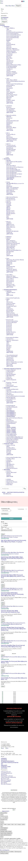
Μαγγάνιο (8, 345)
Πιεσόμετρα (9, 378)
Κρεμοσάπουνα (10, 281)
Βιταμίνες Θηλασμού (11, 322)
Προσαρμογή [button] (18, 851)
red (15, 824)
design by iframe (5, 811)
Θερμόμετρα (9, 122)
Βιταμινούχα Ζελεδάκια (12, 337)
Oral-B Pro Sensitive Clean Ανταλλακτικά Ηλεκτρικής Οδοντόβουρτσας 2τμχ (13, 645)
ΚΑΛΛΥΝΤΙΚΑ (7, 159)
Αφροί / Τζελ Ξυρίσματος (12, 187)
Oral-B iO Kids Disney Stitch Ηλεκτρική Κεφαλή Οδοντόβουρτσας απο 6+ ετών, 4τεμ (13, 576)
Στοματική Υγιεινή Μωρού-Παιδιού (14, 438)
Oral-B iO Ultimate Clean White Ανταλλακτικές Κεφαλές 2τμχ (10, 611)
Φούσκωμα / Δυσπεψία (11, 73)
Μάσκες (8, 124)
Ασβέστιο (8, 341)
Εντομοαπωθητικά (10, 44)
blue (12, 824)
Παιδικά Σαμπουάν (10, 423)
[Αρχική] (7, 5)
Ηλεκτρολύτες (9, 338)
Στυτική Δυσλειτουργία (11, 386)
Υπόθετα (8, 153)
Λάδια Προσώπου (10, 247)
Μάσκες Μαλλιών (10, 227)
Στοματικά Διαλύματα (11, 468)
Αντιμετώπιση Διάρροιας (12, 33)
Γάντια (8, 119)
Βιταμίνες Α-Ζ (9, 319)
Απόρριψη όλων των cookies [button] (7, 851)
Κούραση (8, 473)
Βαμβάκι (8, 40)
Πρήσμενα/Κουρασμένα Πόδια (13, 64)
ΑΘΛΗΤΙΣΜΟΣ (7, 469)
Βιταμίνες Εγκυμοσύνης (12, 321)
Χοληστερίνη (9, 101)
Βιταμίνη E (9, 329)
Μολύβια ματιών (10, 212)
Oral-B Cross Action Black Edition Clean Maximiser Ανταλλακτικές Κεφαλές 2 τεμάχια (12, 558)
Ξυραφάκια (9, 193)
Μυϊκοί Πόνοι (9, 58)
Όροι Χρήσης (4, 782)
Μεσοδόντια (9, 461)
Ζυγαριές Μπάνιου (10, 370)
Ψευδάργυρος (9, 351)
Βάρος (8, 299)
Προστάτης (9, 97)
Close (2, 814)
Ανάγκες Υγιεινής (10, 445)
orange (19, 824)
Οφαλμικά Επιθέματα (11, 138)
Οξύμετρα (8, 377)
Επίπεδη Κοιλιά (10, 304)
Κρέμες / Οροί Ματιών (11, 244)
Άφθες (8, 446)
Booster (8, 239)
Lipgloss (8, 206)
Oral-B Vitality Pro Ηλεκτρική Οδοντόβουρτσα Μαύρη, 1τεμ (14, 662)
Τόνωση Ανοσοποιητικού (12, 355)
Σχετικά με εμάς (5, 778)
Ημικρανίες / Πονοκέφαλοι (12, 49)
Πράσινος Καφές (10, 313)
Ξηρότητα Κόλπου (10, 150)
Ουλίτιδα (8, 452)
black (2, 824)
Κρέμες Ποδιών (10, 278)
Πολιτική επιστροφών (6, 784)
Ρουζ (7, 216)
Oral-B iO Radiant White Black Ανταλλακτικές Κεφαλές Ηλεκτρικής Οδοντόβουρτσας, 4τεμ (12, 594)
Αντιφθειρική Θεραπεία (12, 442)
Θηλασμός (9, 409)
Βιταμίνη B (9, 325)
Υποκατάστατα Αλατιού (12, 314)
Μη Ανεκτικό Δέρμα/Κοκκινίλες (13, 250)
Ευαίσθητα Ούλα (10, 447)
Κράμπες (8, 475)
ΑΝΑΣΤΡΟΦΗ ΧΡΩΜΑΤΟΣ (6, 833)
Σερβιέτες (8, 152)
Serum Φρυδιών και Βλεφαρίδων (14, 161)
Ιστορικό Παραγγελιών (6, 773)
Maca (7, 293)
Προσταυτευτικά (10, 284)
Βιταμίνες (8, 107)
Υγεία (7, 78)
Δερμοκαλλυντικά (10, 199)
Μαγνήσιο (8, 347)
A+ (3, 817)
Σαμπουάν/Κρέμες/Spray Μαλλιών (14, 437)
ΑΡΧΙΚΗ (3, 492)
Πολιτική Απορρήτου (5, 781)
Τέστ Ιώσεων (9, 129)
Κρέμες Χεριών (10, 280)
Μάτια (8, 133)
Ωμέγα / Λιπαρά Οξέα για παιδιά (14, 362)
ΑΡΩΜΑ (8, 265)
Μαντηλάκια (9, 137)
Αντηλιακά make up (11, 165)
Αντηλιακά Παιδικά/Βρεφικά (13, 169)
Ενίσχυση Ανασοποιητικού (12, 120)
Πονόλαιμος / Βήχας (11, 127)
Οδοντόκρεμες (9, 465)
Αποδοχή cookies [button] (4, 853)
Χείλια (8, 254)
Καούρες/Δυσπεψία (11, 51)
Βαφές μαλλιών (10, 225)
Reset (6, 817)
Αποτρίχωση (9, 263)
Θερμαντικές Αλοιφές (11, 482)
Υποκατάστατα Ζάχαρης (12, 315)
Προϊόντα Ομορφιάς (11, 379)
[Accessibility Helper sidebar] (3, 813)
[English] (22, 1)
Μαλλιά (8, 221)
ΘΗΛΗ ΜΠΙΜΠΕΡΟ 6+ (11, 415)
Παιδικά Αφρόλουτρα (11, 422)
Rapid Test (8, 116)
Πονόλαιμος (9, 63)
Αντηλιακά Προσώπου (11, 172)
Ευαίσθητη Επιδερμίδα (11, 407)
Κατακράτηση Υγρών (11, 306)
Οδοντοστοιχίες (10, 467)
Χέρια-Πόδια (9, 274)
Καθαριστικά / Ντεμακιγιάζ (13, 243)
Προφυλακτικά (10, 385)
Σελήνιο (8, 348)
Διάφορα (8, 479)
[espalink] (1, 1)
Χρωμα (2, 822)
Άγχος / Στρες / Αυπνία (11, 79)
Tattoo (7, 29)
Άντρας (8, 182)
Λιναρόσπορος (9, 358)
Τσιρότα (8, 70)
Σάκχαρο (8, 99)
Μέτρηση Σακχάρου (11, 374)
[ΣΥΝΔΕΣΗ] (10, 5)
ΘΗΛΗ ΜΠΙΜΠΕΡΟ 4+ (11, 413)
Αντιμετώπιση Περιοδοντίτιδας (13, 457)
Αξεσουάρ (8, 390)
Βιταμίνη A (9, 323)
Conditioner (8, 223)
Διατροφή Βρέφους (11, 398)
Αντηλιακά (9, 163)
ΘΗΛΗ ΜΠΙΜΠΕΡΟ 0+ (11, 412)
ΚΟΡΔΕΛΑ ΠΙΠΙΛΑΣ (10, 416)
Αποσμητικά (9, 186)
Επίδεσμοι (8, 45)
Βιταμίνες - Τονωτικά (11, 382)
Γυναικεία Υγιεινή (10, 145)
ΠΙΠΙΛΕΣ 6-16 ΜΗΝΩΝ (11, 432)
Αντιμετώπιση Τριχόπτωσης (13, 298)
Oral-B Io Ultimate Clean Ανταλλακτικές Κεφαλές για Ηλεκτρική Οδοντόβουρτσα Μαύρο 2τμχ (13, 628)
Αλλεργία (8, 30)
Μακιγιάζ (8, 202)
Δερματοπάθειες (10, 85)
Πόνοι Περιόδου (10, 96)
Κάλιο (7, 344)
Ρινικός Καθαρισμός (11, 67)
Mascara (8, 209)
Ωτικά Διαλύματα (10, 74)
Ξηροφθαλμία (9, 60)
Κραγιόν (8, 201)
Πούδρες (8, 214)
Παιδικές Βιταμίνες (11, 332)
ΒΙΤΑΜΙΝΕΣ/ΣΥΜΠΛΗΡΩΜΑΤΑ (10, 289)
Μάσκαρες (9, 236)
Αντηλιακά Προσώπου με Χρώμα (14, 174)
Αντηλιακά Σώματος (11, 175)
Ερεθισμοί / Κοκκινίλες (11, 48)
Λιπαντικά (8, 383)
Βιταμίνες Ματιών (10, 134)
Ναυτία (8, 59)
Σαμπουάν (8, 229)
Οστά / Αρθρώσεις (10, 92)
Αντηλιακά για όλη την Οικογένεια (14, 167)
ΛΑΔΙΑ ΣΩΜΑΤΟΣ (10, 178)
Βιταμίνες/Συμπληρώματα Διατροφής (15, 396)
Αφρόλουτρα (9, 268)
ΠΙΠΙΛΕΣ (8, 426)
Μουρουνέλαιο (10, 359)
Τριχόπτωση (9, 232)
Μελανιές (8, 56)
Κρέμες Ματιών (10, 190)
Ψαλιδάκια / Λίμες (10, 285)
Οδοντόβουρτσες (10, 375)
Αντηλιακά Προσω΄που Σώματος (14, 171)
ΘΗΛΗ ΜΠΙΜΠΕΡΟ (10, 411)
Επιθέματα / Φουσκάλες (12, 277)
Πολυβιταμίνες (10, 333)
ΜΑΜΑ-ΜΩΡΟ (7, 388)
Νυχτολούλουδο (10, 360)
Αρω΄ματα (8, 393)
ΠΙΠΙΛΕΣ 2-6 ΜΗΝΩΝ (11, 427)
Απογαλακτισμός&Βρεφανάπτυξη (14, 392)
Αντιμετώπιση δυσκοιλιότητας (13, 35)
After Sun (8, 164)
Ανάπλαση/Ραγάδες (11, 261)
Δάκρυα (8, 135)
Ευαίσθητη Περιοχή (11, 149)
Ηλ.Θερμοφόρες (10, 371)
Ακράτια (8, 144)
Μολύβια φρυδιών (10, 213)
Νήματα (8, 462)
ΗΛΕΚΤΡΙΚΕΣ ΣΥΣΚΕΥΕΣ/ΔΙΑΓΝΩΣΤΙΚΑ (12, 368)
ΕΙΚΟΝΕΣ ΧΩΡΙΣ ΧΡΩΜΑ (6, 831)
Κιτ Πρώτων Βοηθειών (11, 52)
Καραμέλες (9, 123)
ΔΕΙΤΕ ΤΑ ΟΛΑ (9, 75)
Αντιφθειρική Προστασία (12, 389)
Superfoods (8, 291)
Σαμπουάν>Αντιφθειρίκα (12, 231)
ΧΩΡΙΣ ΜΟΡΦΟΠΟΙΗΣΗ (6, 835)
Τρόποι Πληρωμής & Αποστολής (8, 777)
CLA (7, 300)
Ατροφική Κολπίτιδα (11, 146)
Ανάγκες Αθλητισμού (11, 472)
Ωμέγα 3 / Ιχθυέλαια (11, 363)
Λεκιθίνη (8, 307)
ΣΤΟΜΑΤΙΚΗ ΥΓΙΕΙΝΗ (8, 443)
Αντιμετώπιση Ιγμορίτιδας (12, 36)
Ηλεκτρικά (9, 408)
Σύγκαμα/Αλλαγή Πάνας (12, 439)
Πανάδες (8, 253)
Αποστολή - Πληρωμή (6, 780)
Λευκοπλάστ (9, 55)
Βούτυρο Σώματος (10, 198)
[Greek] (23, 1)
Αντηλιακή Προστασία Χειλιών (13, 176)
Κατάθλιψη (9, 86)
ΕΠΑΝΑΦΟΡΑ (3, 829)
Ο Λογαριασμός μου (6, 771)
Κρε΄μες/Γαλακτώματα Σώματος (14, 418)
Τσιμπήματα (9, 69)
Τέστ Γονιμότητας (10, 108)
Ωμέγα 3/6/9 (9, 364)
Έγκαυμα (8, 43)
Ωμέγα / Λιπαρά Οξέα (11, 356)
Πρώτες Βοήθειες (10, 28)
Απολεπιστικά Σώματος (12, 197)
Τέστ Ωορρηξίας (10, 109)
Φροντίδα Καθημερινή (11, 441)
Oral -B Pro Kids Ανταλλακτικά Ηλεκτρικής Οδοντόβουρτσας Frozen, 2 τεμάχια (13, 541)
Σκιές (7, 217)
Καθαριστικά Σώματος (11, 270)
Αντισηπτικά (9, 39)
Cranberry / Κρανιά (10, 292)
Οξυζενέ (8, 228)
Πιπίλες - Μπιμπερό (11, 428)
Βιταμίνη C (9, 326)
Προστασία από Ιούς (11, 115)
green (9, 824)
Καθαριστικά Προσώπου (12, 189)
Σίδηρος (8, 349)
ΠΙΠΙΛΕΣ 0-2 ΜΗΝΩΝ (11, 430)
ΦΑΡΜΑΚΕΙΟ (6, 26)
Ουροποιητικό (9, 93)
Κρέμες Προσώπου (10, 191)
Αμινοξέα (8, 471)
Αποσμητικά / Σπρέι (11, 276)
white (5, 824)
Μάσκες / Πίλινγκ (10, 248)
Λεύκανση (8, 450)
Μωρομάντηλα (10, 420)
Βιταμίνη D (9, 328)
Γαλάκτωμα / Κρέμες (11, 269)
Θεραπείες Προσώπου (11, 242)
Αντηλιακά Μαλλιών (11, 168)
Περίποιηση (9, 283)
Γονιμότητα (9, 105)
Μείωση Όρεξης (10, 310)
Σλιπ (7, 157)
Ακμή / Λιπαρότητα (10, 240)
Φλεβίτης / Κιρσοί (10, 100)
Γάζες (7, 41)
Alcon (6, 523)
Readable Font (4, 819)
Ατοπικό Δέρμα (10, 394)
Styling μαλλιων (10, 224)
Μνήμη (8, 89)
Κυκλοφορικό (9, 88)
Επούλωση (8, 47)
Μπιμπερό (8, 419)
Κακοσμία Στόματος (11, 449)
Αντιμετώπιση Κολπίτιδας (12, 37)
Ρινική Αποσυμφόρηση (11, 66)
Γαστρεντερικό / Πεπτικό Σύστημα (14, 84)
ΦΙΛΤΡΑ (3, 514)
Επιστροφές (4, 774)
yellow (23, 824)
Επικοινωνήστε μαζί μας (7, 775)
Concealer (8, 204)
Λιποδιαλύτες (9, 308)
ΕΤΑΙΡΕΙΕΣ (2, 25)
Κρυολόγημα (9, 54)
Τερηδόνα (8, 453)
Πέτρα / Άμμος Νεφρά (11, 94)
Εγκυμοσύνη (9, 400)
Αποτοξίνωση (9, 302)
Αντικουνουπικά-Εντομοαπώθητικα (14, 32)
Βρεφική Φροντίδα (10, 397)
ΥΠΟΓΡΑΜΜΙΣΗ (4, 827)
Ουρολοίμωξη (9, 62)
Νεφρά (8, 90)
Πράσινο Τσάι (9, 311)
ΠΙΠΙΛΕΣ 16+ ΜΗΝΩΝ (11, 431)
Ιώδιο (7, 343)
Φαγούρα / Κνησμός (11, 71)
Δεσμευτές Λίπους (10, 303)
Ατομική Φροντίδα (10, 266)
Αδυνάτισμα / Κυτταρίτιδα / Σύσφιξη (15, 259)
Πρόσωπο (8, 238)
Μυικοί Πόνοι (9, 484)
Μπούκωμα (9, 126)
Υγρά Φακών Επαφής (11, 139)
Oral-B (6, 525)
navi (1, 826)
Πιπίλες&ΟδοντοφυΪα (11, 434)
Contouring (8, 205)
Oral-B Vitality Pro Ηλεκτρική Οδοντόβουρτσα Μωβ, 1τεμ (14, 678)
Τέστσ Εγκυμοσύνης (11, 111)
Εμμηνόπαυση (9, 148)
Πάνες (8, 424)
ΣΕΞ (5, 381)
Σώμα (7, 258)
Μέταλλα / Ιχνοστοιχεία (12, 340)
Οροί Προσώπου (10, 251)
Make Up (8, 208)
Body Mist (8, 160)
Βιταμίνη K (9, 330)
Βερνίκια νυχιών (10, 210)
